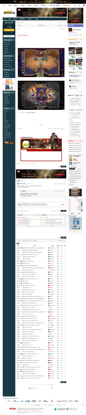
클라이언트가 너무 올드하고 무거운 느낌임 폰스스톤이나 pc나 (35, 247)
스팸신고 (58, 128)
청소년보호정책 (43, 405)
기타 (29, 243)
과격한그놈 (52, 345)
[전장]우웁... (25, 287)
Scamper (51, 353)
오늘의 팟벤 (6, 99)
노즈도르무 (52, 292)
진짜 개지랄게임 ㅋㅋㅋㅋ (28, 356)
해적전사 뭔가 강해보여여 (28, 316)
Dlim (50, 307)
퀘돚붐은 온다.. (26, 283)
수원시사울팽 (52, 318)
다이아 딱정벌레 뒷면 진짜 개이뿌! (30, 360)
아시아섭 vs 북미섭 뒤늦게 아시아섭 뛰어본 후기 (32, 322)
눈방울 (51, 250)
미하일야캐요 (52, 336)
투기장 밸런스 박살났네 (27, 272)
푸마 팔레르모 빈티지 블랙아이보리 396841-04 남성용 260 (75, 149)
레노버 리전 (6, 129)
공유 (48, 128)
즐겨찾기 (35, 240)
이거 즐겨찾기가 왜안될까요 (28, 373)
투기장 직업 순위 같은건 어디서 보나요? (31, 367)
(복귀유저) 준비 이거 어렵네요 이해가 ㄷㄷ (31, 305)
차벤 (4, 115)
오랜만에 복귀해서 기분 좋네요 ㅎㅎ (30, 347)
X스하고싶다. (26, 327)
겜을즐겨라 (52, 256)
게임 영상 (5, 123)
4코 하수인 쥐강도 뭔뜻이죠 (28, 274)
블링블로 (51, 338)
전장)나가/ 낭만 (26, 345)
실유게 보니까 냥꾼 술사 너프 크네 (30, 378)
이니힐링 (34, 147)
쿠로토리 (51, 252)
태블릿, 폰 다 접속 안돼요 (28, 338)
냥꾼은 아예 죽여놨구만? (28, 371)
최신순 (25, 180)
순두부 (51, 263)
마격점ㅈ (25, 281)
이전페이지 (53, 210)
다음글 (21, 210)
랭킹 (35, 150)
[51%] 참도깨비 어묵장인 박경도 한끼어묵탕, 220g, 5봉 (75, 151)
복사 (22, 22)
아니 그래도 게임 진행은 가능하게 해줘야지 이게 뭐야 (33, 300)
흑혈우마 (51, 331)
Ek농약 (51, 327)
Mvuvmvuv (52, 322)
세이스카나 (52, 272)
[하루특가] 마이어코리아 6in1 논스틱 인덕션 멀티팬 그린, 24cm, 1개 (75, 143)
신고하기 (54, 128)
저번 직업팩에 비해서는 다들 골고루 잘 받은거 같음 (33, 267)
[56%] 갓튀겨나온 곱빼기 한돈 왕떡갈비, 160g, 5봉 (75, 145)
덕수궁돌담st (52, 247)
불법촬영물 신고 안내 (51, 405)
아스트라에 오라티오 (7, 137)
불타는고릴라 (52, 329)
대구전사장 (52, 351)
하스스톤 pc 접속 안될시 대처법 (29, 320)
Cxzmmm (51, 258)
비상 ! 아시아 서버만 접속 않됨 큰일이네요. (31, 329)
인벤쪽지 (32, 147)
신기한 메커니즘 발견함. (28, 276)
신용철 (51, 298)
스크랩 (51, 128)
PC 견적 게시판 (6, 103)
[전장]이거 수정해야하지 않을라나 (29, 250)
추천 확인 (62, 128)
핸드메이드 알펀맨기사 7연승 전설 (29, 309)
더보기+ (81, 25)
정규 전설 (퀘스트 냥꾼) (27, 369)
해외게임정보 (6, 121)
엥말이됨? (25, 364)
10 (49, 384)
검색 (13, 36)
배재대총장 (52, 294)
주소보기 (18, 22)
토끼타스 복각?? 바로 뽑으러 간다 (29, 353)
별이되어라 (52, 373)
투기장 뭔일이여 (26, 258)
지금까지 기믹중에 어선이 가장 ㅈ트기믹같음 (31, 252)
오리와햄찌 (52, 325)
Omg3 (51, 367)
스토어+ (81, 39)
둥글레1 (51, 274)
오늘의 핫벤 (6, 97)
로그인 (76, 5)
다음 (52, 384)
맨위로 (58, 210)
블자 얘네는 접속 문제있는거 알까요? (30, 325)
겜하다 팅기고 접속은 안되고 (28, 318)
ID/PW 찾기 (11, 32)
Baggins (51, 360)
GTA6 (5, 139)
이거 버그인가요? (26, 314)
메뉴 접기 (57, 150)
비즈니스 (26, 405)
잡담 (22, 243)
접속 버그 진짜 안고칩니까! (28, 307)
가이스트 (51, 278)
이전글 (26, 210)
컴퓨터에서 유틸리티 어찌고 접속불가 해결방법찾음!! (33, 298)
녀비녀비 (51, 303)
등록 (62, 204)
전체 (18, 243)
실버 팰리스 (6, 131)
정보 (25, 243)
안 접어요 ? (25, 263)
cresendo (51, 340)
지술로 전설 (25, 342)
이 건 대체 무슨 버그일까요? (28, 340)
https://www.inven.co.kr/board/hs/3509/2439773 (28, 163)
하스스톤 (51, 281)
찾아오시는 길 (58, 405)
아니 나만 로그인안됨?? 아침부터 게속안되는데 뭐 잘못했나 (34, 349)
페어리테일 (52, 261)
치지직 (5, 113)
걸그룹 (5, 117)
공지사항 (64, 405)
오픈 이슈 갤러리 (7, 95)
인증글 (25, 240)
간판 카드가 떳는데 (27, 261)
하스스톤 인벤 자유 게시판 (61, 22)
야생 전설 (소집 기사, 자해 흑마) (29, 362)
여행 (4, 119)
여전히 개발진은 (26, 358)
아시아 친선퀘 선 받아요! (28, 351)
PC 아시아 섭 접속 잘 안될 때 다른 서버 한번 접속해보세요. (34, 311)
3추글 (30, 240)
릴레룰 (51, 309)
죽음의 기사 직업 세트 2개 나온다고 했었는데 (31, 375)
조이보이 (51, 378)
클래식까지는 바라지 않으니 (28, 289)
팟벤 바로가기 (6, 110)
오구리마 (51, 320)
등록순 (22, 180)
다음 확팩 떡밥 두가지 (27, 285)
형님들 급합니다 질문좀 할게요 (29, 265)
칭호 (41, 150)
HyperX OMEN (6, 127)
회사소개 (21, 405)
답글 (64, 188)
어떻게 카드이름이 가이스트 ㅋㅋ (29, 278)
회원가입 (6, 32)
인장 (23, 150)
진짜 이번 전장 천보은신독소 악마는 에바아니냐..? (32, 296)
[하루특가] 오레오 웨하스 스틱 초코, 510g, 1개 (75, 147)
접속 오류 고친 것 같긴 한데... (29, 303)
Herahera (51, 364)
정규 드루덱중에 (26, 294)
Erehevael (51, 283)
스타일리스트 (52, 305)
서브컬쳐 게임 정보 (7, 125)
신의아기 (19, 25)
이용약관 (31, 405)
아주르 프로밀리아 (7, 135)
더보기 (37, 147)
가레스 (51, 342)
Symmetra (52, 265)
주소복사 (18, 163)
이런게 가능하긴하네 (27, 292)
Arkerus (51, 356)
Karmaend (51, 254)
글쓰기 (63, 237)
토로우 (51, 296)
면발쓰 (51, 314)
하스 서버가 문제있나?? (28, 331)
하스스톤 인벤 (10, 22)
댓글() (63, 28)
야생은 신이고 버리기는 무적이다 (29, 336)
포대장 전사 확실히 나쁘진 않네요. (30, 254)
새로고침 (64, 180)
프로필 (30, 150)
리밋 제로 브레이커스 (7, 133)
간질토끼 (51, 276)
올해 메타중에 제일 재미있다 (28, 256)
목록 (60, 28)
